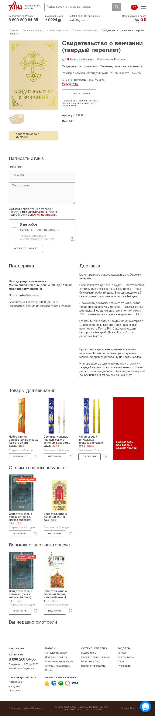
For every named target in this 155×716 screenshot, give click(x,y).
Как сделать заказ (56, 653)
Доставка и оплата (56, 657)
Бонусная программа (93, 666)
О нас (48, 670)
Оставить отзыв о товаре (95, 657)
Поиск (116, 7)
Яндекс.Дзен (16, 682)
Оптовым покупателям (58, 666)
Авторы (122, 653)
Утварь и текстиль (57, 31)
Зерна (15, 6)
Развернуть (70, 84)
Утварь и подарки (32, 31)
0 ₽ (134, 7)
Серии (121, 662)
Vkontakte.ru (15, 691)
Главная (13, 31)
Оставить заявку (79, 94)
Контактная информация (59, 662)
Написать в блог (90, 662)
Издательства (126, 657)
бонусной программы (42, 214)
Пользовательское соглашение (83, 710)
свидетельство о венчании (27, 135)
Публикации (124, 666)
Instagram (14, 686)
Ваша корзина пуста (134, 16)
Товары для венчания (85, 31)
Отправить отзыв (25, 248)
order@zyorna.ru (79, 20)
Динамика (37, 708)
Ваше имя (15, 167)
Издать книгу (88, 653)
